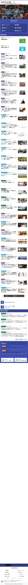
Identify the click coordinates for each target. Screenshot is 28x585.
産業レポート (5, 27)
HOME (7, 570)
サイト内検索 (21, 576)
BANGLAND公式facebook (9, 302)
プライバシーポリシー (13, 578)
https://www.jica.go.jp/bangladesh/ (12, 581)
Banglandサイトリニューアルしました (9, 347)
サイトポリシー (20, 578)
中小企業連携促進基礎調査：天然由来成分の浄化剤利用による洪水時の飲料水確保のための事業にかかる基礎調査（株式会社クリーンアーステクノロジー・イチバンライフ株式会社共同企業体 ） (14, 335)
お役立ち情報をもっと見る (22, 339)
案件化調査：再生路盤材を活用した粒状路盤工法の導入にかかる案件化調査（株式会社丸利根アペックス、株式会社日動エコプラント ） (14, 322)
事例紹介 (17, 24)
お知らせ (8, 578)
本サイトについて (6, 24)
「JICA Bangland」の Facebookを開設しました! (11, 352)
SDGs (4, 30)
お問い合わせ (18, 30)
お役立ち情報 (18, 27)
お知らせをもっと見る (21, 355)
